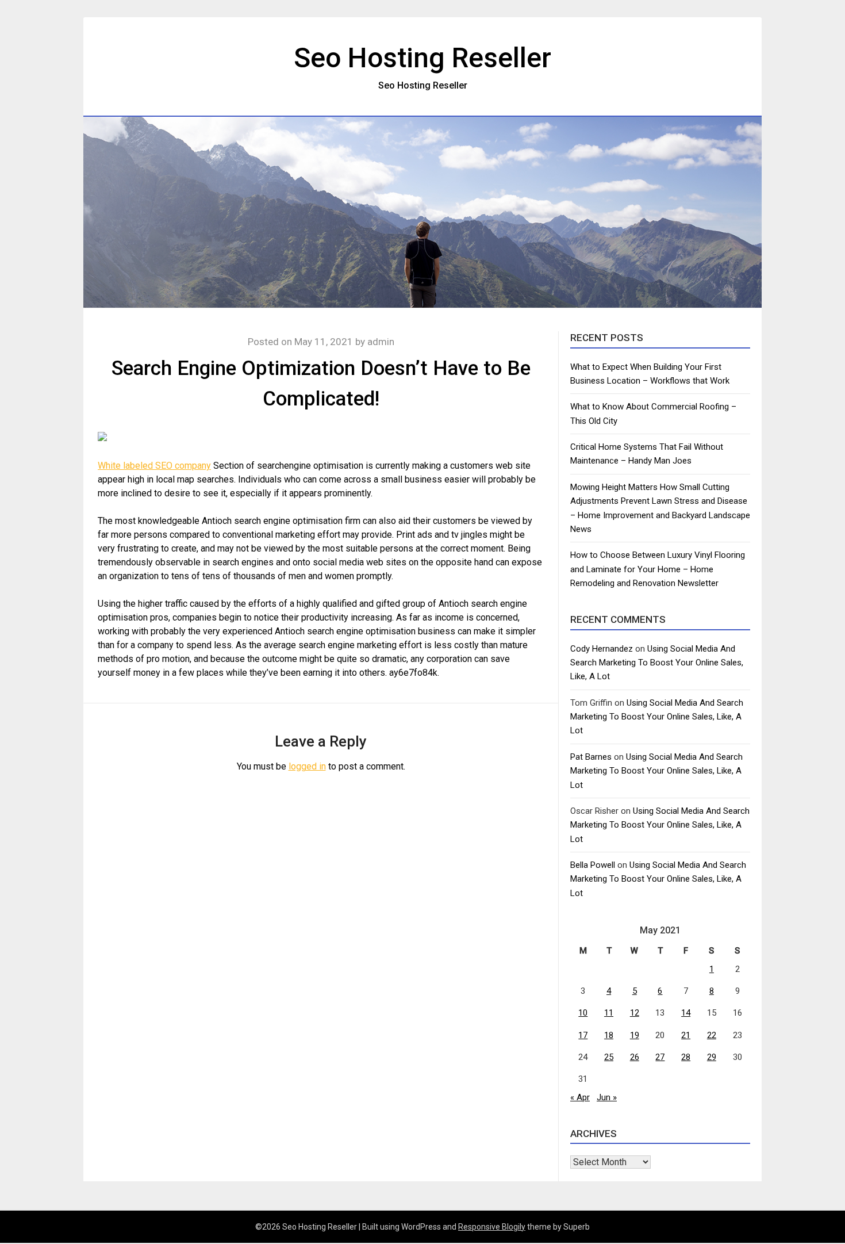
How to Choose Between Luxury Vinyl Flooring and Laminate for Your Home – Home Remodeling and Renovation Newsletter (657, 569)
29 (711, 1057)
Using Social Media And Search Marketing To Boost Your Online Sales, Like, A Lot (656, 663)
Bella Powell (592, 865)
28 (685, 1057)
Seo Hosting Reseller (422, 57)
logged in (307, 766)
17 (582, 1035)
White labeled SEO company (154, 465)
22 (711, 1035)
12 (634, 1013)
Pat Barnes (591, 757)
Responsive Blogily (491, 1226)
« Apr (580, 1097)
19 (634, 1035)
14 (685, 1013)
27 (660, 1057)
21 (685, 1035)
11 (608, 1013)
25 (608, 1057)
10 (582, 1013)
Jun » (607, 1097)
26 (634, 1057)
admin (380, 341)
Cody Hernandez (601, 649)
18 (608, 1035)
